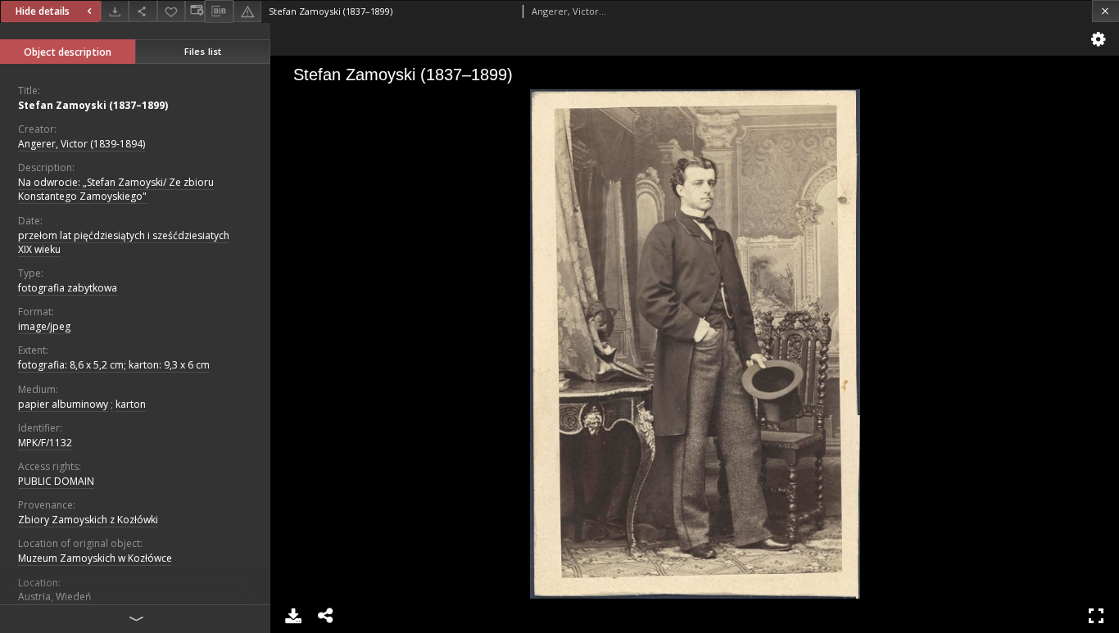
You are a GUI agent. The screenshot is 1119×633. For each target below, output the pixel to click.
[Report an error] (247, 11)
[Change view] (195, 11)
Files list (202, 51)
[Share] (142, 11)
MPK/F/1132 (45, 443)
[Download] (115, 11)
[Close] (1105, 11)
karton (131, 404)
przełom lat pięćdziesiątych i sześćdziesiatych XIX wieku (123, 242)
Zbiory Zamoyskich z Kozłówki (88, 520)
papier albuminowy (63, 404)
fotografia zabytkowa (67, 288)
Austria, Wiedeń (54, 597)
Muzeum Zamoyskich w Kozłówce (95, 558)
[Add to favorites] (171, 11)
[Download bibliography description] (219, 11)
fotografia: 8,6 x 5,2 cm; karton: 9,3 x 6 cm (114, 365)
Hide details (43, 11)
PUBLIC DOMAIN (56, 481)
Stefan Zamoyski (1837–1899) (93, 105)
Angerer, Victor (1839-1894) (81, 144)
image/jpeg (44, 326)
